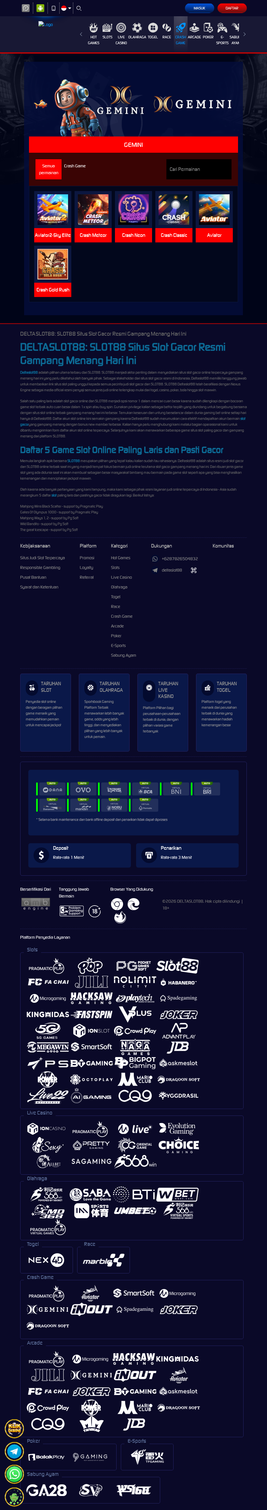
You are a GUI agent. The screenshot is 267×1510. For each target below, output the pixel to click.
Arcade (194, 37)
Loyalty (86, 567)
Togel (153, 37)
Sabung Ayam (236, 40)
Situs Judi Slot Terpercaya (42, 558)
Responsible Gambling (40, 567)
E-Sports (222, 40)
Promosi (87, 558)
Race (166, 37)
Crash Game (180, 40)
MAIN (55, 210)
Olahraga (137, 37)
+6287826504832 (180, 558)
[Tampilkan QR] (194, 570)
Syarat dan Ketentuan (39, 587)
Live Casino (121, 40)
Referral (87, 577)
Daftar (232, 8)
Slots (107, 37)
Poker (208, 37)
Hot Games (93, 40)
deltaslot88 (172, 570)
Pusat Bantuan (33, 577)
